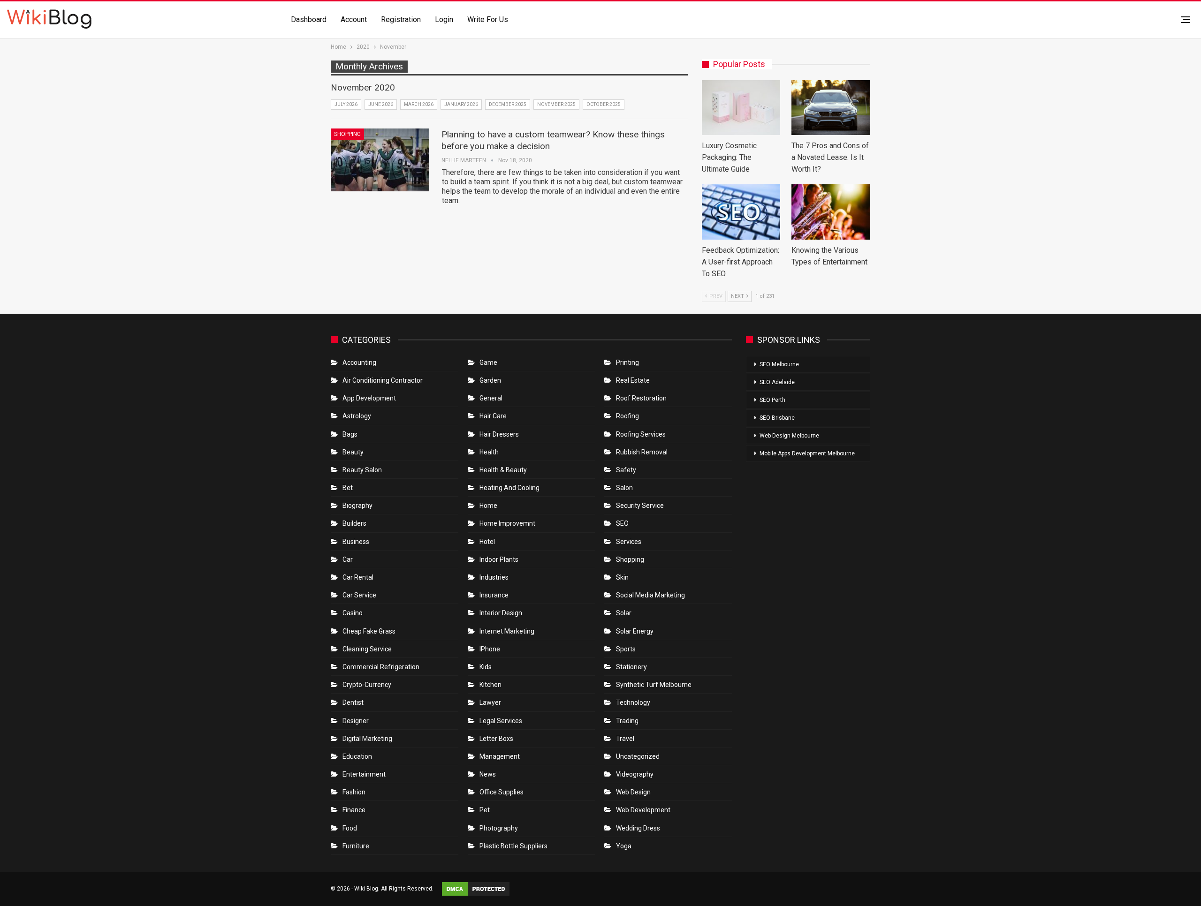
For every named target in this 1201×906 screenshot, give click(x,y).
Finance (353, 810)
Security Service (640, 505)
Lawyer (490, 702)
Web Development (643, 810)
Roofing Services (641, 434)
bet (347, 487)
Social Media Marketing (650, 595)
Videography (635, 774)
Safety (626, 470)
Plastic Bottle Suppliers (513, 846)
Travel (625, 738)
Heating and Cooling (509, 487)
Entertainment (364, 774)
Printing (627, 362)
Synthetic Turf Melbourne (654, 684)
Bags (349, 434)
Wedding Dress (638, 828)
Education (357, 756)
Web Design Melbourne (789, 435)
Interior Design (500, 613)
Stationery (631, 667)
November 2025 (556, 104)
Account (354, 19)
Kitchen (490, 684)
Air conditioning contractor (382, 380)
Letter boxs (496, 738)
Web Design (633, 792)
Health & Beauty (503, 470)
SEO (622, 523)
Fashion (353, 792)
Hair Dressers (499, 434)
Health (489, 452)
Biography (357, 505)
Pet (484, 810)
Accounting (359, 362)
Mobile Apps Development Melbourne (807, 453)
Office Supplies (501, 792)
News (487, 774)
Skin (622, 577)
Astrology (356, 416)
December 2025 (507, 104)
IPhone (489, 649)
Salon (624, 487)
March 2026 (418, 104)
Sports (626, 649)
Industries (494, 577)
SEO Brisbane (777, 418)
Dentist (353, 702)
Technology (633, 702)
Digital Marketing (367, 738)
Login (444, 19)
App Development (369, 398)
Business (355, 541)
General (490, 398)
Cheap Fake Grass (368, 631)
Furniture (355, 846)
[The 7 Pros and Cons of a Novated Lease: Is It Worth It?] (830, 107)
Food (349, 828)
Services (628, 541)
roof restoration (641, 398)
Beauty (353, 452)
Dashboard (309, 19)
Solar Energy (635, 631)
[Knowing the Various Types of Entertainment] (830, 211)
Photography (498, 828)
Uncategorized (638, 756)
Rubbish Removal (642, 452)
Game (488, 362)
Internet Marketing (506, 631)
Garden (490, 380)
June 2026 (380, 104)
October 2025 (603, 104)
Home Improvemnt (507, 523)
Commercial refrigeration (380, 667)
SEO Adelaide (777, 382)
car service (359, 595)
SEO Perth (772, 400)
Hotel (487, 541)
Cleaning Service (367, 649)
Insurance (494, 595)
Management (499, 756)
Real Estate (633, 380)
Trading (627, 721)
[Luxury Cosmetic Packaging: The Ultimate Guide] (741, 107)
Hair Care (493, 416)
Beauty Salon (362, 470)
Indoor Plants (498, 559)
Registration (401, 19)
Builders (354, 523)
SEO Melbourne (779, 364)
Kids (485, 667)
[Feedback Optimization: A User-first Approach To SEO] (741, 211)
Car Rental (357, 577)
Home (488, 505)
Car (347, 559)
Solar (623, 613)
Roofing (627, 416)
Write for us (487, 19)
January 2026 (461, 104)
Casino (352, 613)
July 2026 (345, 104)
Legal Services (500, 721)
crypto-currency (366, 684)
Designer (355, 721)
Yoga (623, 846)
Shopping (347, 134)
